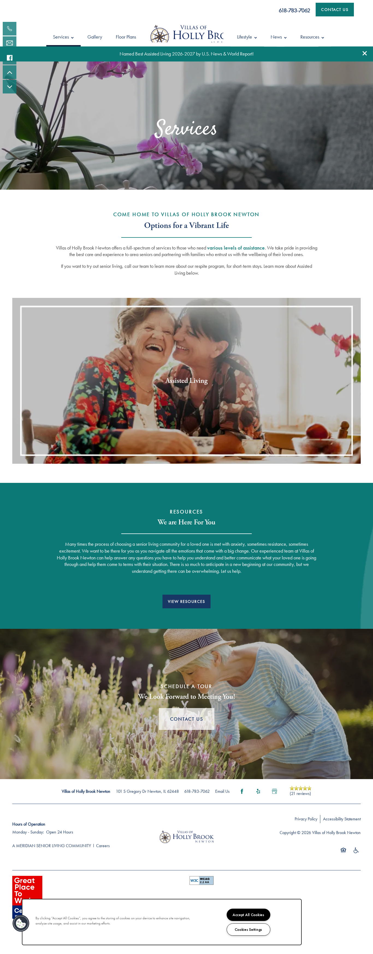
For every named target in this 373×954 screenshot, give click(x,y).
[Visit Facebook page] (242, 791)
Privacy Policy (306, 819)
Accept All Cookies (248, 914)
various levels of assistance (236, 248)
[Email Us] (9, 43)
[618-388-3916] (9, 29)
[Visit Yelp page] (258, 791)
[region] (162, 922)
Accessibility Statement (342, 819)
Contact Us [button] (186, 719)
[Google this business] (275, 791)
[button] (365, 53)
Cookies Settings (248, 929)
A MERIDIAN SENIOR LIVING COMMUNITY (51, 846)
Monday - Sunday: (28, 832)
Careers (103, 846)
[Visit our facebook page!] (9, 57)
